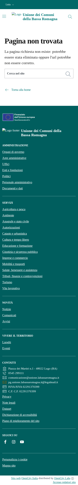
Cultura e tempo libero (15, 239)
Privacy (6, 396)
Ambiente (8, 215)
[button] (10, 4)
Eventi (6, 348)
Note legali (8, 402)
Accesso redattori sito (64, 482)
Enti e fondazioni (12, 170)
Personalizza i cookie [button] (14, 459)
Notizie (6, 309)
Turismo (7, 282)
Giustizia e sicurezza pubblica (20, 251)
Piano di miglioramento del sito (20, 420)
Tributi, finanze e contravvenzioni (22, 276)
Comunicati (9, 315)
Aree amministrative (14, 158)
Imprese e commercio (15, 258)
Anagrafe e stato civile (15, 221)
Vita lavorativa (11, 288)
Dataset (6, 408)
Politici (6, 176)
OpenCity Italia (29, 478)
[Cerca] (68, 74)
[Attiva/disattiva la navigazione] (4, 16)
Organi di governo (13, 151)
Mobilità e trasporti (13, 264)
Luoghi (6, 342)
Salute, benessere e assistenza (19, 270)
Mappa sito (9, 465)
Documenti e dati (12, 188)
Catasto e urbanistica (14, 233)
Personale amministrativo (17, 182)
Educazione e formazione (17, 245)
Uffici (5, 164)
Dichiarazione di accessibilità (19, 414)
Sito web (16, 478)
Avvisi (6, 321)
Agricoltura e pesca (13, 209)
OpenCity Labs (62, 478)
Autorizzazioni (11, 227)
